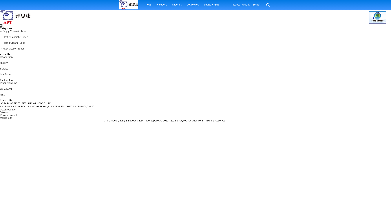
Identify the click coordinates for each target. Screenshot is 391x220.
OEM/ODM (6, 89)
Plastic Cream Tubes (13, 43)
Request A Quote (241, 5)
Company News (211, 5)
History (4, 63)
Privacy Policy (7, 115)
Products (162, 5)
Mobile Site (6, 118)
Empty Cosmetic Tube (14, 31)
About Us (177, 5)
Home (148, 5)
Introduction (6, 57)
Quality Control (8, 109)
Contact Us (193, 5)
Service (4, 68)
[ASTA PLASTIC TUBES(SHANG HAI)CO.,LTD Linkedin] (1, 25)
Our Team (5, 74)
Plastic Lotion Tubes (13, 48)
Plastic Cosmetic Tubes (15, 37)
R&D (2, 94)
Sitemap (4, 112)
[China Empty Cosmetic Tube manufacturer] (15, 23)
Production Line (8, 83)
